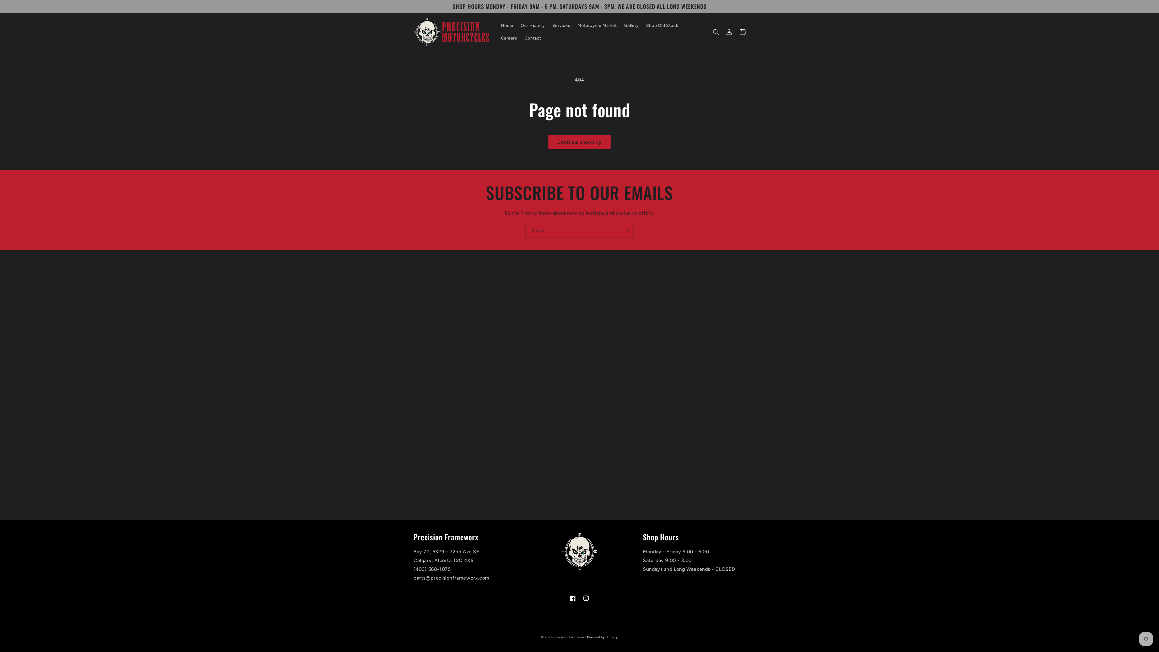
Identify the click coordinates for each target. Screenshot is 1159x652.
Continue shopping (579, 142)
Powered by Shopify (602, 637)
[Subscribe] (627, 231)
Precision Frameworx (570, 637)
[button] (716, 32)
